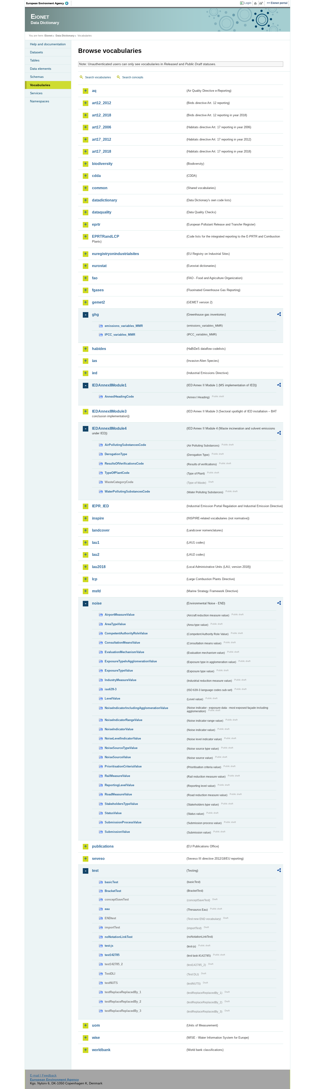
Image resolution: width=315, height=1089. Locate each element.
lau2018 (99, 567)
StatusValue (113, 813)
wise (96, 1038)
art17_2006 (101, 127)
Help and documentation (48, 44)
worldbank (101, 1050)
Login (247, 3)
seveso (98, 859)
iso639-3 (110, 689)
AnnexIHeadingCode (119, 396)
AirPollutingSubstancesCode (125, 445)
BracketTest (113, 891)
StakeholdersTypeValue (121, 804)
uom (96, 1025)
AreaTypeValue (115, 624)
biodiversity (102, 164)
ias (94, 361)
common (99, 188)
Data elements (40, 68)
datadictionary (104, 200)
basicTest (111, 882)
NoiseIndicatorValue (119, 729)
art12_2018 (101, 115)
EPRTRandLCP (105, 236)
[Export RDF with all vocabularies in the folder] (279, 315)
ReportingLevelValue (119, 785)
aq (94, 91)
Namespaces (39, 101)
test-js (109, 945)
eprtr (96, 224)
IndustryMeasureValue (120, 680)
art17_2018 (101, 151)
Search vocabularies (98, 77)
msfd (96, 591)
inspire (98, 518)
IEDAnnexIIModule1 (109, 385)
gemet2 (98, 302)
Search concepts (132, 77)
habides (99, 349)
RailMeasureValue (117, 776)
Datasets (36, 52)
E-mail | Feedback (43, 1075)
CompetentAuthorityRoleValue (126, 633)
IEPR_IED (100, 506)
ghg (95, 314)
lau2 (95, 555)
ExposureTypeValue (119, 670)
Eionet (48, 35)
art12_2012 (101, 103)
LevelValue (112, 698)
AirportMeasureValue (119, 614)
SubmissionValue (117, 831)
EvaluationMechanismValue (124, 652)
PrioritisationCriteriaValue (123, 766)
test (95, 871)
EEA (48, 3)
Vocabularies (40, 85)
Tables (34, 60)
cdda (96, 176)
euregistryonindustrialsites (115, 254)
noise (97, 603)
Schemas (37, 77)
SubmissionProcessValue (123, 822)
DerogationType (116, 454)
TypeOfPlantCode (117, 473)
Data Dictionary (65, 35)
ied (94, 373)
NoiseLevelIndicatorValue (123, 738)
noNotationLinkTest (118, 937)
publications (103, 846)
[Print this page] (256, 3)
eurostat (99, 266)
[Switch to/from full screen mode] (262, 3)
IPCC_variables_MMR (120, 334)
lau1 (95, 542)
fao (95, 278)
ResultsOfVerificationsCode (124, 463)
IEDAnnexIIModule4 (109, 428)
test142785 (112, 955)
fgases (98, 290)
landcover (101, 530)
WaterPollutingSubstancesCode (127, 491)
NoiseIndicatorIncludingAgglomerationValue (136, 708)
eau (107, 909)
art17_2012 (101, 139)
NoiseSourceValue (118, 757)
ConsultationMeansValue (122, 642)
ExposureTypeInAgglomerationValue (131, 661)
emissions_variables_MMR (124, 326)
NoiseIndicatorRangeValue (123, 720)
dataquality (101, 212)
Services (36, 93)
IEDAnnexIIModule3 (109, 411)
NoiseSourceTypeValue (121, 748)
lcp (94, 579)
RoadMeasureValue (118, 794)
